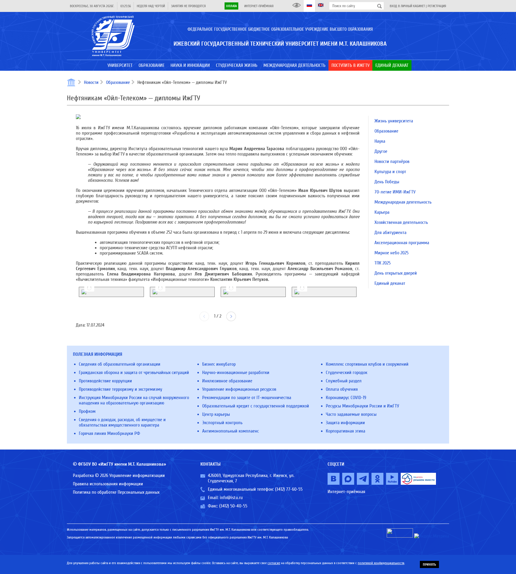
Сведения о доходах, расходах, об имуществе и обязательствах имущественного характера (122, 422)
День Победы (386, 181)
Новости (91, 82)
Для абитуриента (390, 232)
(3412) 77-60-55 (288, 489)
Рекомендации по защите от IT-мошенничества (246, 397)
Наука (379, 141)
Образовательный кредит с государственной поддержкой (255, 406)
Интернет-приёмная (259, 6)
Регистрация (437, 6)
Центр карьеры (216, 414)
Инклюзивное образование (227, 381)
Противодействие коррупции (105, 381)
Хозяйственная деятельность (401, 222)
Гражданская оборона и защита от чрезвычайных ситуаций (134, 372)
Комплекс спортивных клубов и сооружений (367, 364)
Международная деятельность (402, 202)
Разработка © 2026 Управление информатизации (119, 475)
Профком (87, 411)
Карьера (381, 212)
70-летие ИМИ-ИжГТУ (394, 192)
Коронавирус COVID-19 (346, 397)
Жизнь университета (393, 121)
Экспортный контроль (222, 422)
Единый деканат (389, 283)
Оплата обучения (342, 389)
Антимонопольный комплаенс (230, 431)
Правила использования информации (108, 484)
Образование (118, 82)
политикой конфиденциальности (381, 563)
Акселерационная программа (401, 242)
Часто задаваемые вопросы (351, 414)
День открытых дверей (395, 273)
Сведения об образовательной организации (119, 364)
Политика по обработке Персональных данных (116, 492)
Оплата (231, 6)
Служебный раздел (344, 381)
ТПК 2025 (382, 263)
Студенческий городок (346, 372)
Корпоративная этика (345, 431)
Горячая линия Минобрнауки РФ (109, 433)
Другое (380, 151)
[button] (231, 316)
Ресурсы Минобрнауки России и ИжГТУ (362, 406)
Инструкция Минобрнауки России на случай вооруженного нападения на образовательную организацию (134, 400)
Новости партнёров (391, 161)
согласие (274, 563)
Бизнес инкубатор (219, 364)
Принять (429, 564)
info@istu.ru (231, 497)
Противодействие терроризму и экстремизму (120, 389)
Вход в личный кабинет (407, 6)
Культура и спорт (390, 171)
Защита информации (345, 422)
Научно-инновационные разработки (235, 372)
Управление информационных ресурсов (239, 389)
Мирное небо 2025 (391, 253)
